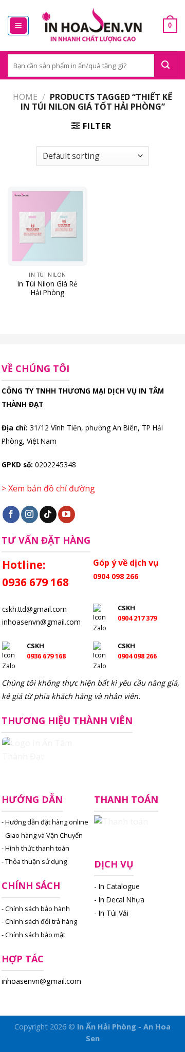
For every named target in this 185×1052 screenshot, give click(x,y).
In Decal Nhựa (121, 899)
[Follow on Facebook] (11, 514)
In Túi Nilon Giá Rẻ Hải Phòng (47, 288)
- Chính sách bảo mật (33, 934)
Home (25, 96)
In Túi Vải (113, 913)
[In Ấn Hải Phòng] (92, 26)
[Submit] (165, 65)
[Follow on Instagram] (29, 514)
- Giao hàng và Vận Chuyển (42, 835)
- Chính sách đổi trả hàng (39, 921)
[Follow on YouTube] (66, 514)
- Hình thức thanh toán (35, 848)
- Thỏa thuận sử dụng (34, 861)
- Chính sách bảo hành (36, 908)
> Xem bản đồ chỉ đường (48, 488)
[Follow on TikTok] (48, 514)
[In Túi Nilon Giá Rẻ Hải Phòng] (47, 226)
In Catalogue (119, 886)
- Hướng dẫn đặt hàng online (45, 822)
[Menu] (18, 25)
